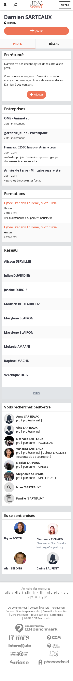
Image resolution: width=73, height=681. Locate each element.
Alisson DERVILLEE (17, 261)
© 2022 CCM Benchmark (37, 618)
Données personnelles (28, 611)
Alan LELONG (13, 568)
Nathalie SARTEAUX (29, 439)
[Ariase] (19, 662)
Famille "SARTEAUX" (30, 498)
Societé (10, 611)
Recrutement (58, 607)
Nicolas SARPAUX (28, 463)
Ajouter (38, 30)
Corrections (56, 614)
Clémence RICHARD (49, 539)
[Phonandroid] (53, 662)
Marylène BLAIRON (18, 318)
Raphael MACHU (16, 361)
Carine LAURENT (47, 568)
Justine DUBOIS (15, 290)
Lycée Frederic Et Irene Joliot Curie (30, 203)
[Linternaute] (19, 646)
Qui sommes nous (17, 607)
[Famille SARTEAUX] (9, 498)
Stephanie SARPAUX (30, 474)
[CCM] (53, 637)
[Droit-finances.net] (53, 646)
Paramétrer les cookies (55, 611)
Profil (17, 44)
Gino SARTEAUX (27, 428)
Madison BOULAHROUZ (22, 304)
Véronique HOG (16, 375)
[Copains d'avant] (19, 653)
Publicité (44, 607)
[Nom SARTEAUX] (9, 487)
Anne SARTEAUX (27, 416)
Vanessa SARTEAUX (29, 449)
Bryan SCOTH (13, 538)
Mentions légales (19, 614)
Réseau (54, 44)
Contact (34, 607)
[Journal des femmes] (19, 637)
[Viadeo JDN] (53, 653)
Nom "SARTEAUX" (28, 487)
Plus (36, 393)
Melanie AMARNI (17, 346)
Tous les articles (39, 614)
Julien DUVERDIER (17, 275)
